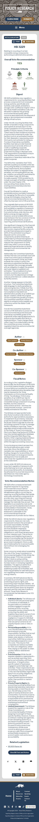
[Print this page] (19, 769)
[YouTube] (19, 806)
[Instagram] (16, 806)
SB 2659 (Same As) (15, 746)
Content (27, 791)
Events (26, 796)
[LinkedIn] (5, 806)
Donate (28, 19)
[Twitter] (8, 806)
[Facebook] (12, 806)
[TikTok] (23, 806)
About (18, 791)
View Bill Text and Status (19, 752)
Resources (19, 794)
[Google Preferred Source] (31, 806)
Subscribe (13, 19)
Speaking (27, 794)
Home (9, 796)
